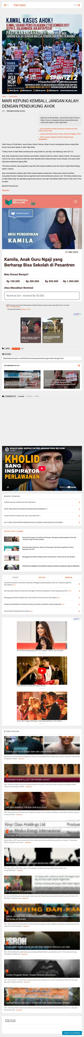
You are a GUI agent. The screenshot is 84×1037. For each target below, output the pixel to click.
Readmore (21, 758)
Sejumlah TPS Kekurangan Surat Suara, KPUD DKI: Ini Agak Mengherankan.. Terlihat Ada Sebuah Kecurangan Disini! (60, 382)
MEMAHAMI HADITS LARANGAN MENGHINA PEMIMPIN (32, 863)
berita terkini (13, 96)
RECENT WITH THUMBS (13, 531)
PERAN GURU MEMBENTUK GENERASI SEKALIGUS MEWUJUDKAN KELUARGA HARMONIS (50, 566)
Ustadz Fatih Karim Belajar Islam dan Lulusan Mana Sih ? (31, 751)
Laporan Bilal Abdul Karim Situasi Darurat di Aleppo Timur (60, 134)
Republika (5, 190)
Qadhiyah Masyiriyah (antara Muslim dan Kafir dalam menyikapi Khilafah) (38, 1003)
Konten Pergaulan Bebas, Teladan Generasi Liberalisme (31, 975)
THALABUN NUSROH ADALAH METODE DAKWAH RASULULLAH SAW (38, 947)
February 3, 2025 (25, 309)
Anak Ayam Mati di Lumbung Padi (21, 891)
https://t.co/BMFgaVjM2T (13, 306)
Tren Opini (19, 5)
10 (8, 999)
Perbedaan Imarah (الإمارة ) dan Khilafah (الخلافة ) (28, 779)
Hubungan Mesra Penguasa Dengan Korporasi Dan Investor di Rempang (38, 835)
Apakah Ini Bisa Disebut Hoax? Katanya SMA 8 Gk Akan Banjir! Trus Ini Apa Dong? (21, 383)
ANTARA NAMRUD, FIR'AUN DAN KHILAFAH (26, 807)
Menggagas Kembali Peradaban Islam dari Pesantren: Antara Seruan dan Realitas (48, 557)
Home (4, 96)
